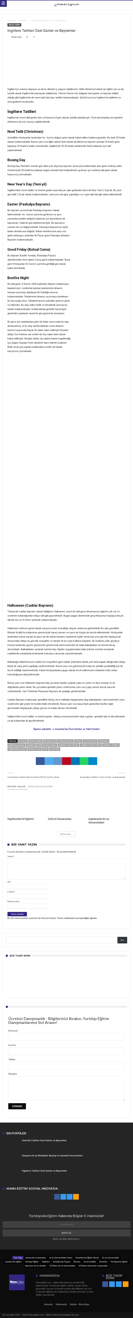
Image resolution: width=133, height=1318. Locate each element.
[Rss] (76, 1197)
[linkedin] (75, 761)
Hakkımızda (61, 1304)
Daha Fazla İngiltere (40, 786)
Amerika (103, 1261)
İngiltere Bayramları (46, 745)
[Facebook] (57, 1197)
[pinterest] (66, 761)
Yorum (10, 856)
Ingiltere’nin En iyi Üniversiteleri (98, 820)
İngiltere (23, 20)
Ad (9, 882)
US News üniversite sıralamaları (93, 1265)
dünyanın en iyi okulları (35, 1265)
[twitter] (49, 761)
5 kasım (23, 741)
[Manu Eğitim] (66, 3)
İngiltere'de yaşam (17, 749)
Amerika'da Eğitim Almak (87, 1257)
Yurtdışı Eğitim (32, 1261)
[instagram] (70, 1197)
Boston (77, 1261)
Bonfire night (35, 741)
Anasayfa (11, 20)
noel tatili (54, 749)
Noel (45, 749)
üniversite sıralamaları (35, 1257)
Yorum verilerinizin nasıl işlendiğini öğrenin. (77, 918)
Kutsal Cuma (34, 749)
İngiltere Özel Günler (68, 745)
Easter (78, 741)
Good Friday (90, 741)
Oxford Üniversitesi (59, 819)
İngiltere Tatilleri (111, 745)
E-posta (11, 891)
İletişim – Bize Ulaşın (79, 1304)
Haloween (103, 741)
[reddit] (57, 761)
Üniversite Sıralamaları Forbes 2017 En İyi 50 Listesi (33, 775)
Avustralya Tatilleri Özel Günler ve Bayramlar (103, 775)
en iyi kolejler (90, 1261)
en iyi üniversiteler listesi (60, 1257)
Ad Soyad (13, 1030)
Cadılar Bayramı (65, 741)
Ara (122, 940)
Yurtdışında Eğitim (119, 1261)
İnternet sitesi (13, 901)
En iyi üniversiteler (110, 1257)
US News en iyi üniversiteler (62, 1265)
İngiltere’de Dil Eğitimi (20, 819)
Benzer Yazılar (16, 786)
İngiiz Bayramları (16, 745)
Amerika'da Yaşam (61, 1261)
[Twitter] (63, 1197)
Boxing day (49, 741)
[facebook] (40, 761)
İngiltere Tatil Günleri (91, 745)
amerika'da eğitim (13, 1261)
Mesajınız (12, 1073)
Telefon (11, 1059)
